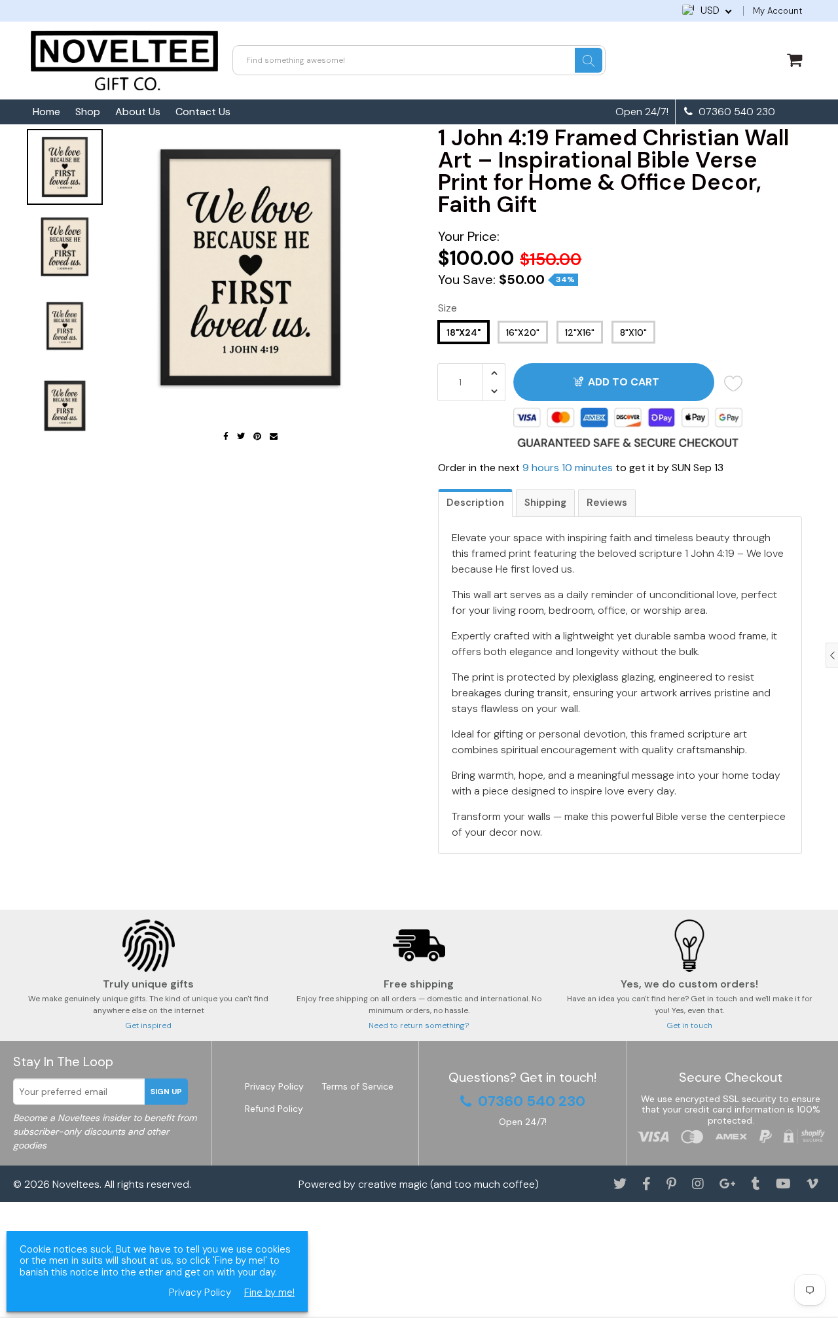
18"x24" (463, 332)
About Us (137, 111)
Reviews (607, 502)
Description (475, 502)
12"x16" (579, 332)
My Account (777, 11)
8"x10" (633, 332)
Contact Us (202, 111)
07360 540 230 (735, 112)
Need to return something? (419, 1025)
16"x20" (522, 332)
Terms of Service (357, 1086)
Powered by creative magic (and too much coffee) (419, 1184)
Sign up (166, 1091)
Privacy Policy (274, 1086)
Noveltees (76, 1184)
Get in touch (689, 1025)
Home (46, 111)
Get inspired (148, 1025)
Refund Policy (274, 1108)
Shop (87, 111)
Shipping (545, 502)
